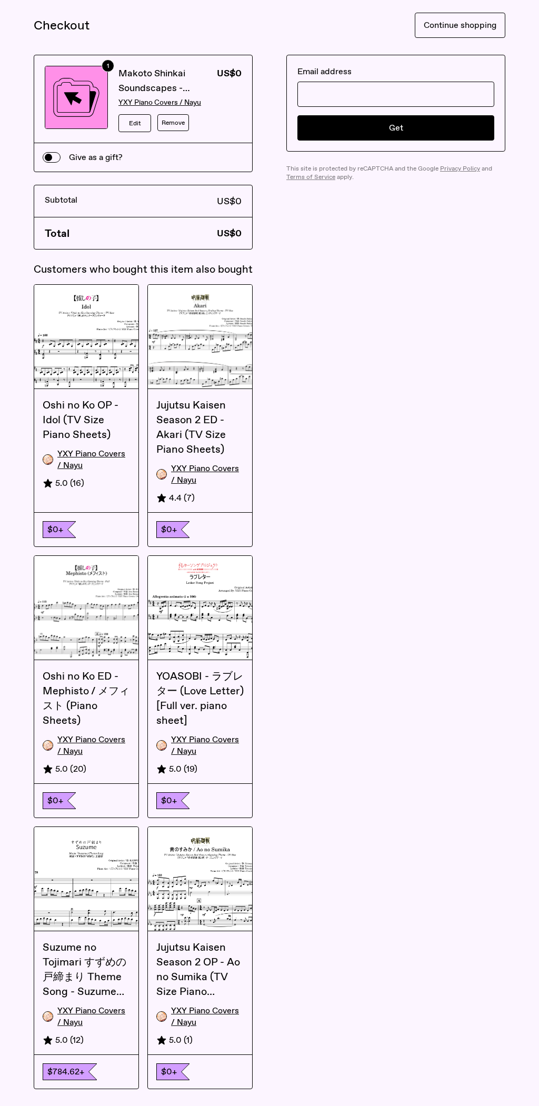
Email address (324, 71)
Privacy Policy (460, 168)
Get (396, 128)
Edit (135, 123)
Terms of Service (310, 177)
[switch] (52, 157)
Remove (173, 122)
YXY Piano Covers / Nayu (159, 102)
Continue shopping (460, 25)
